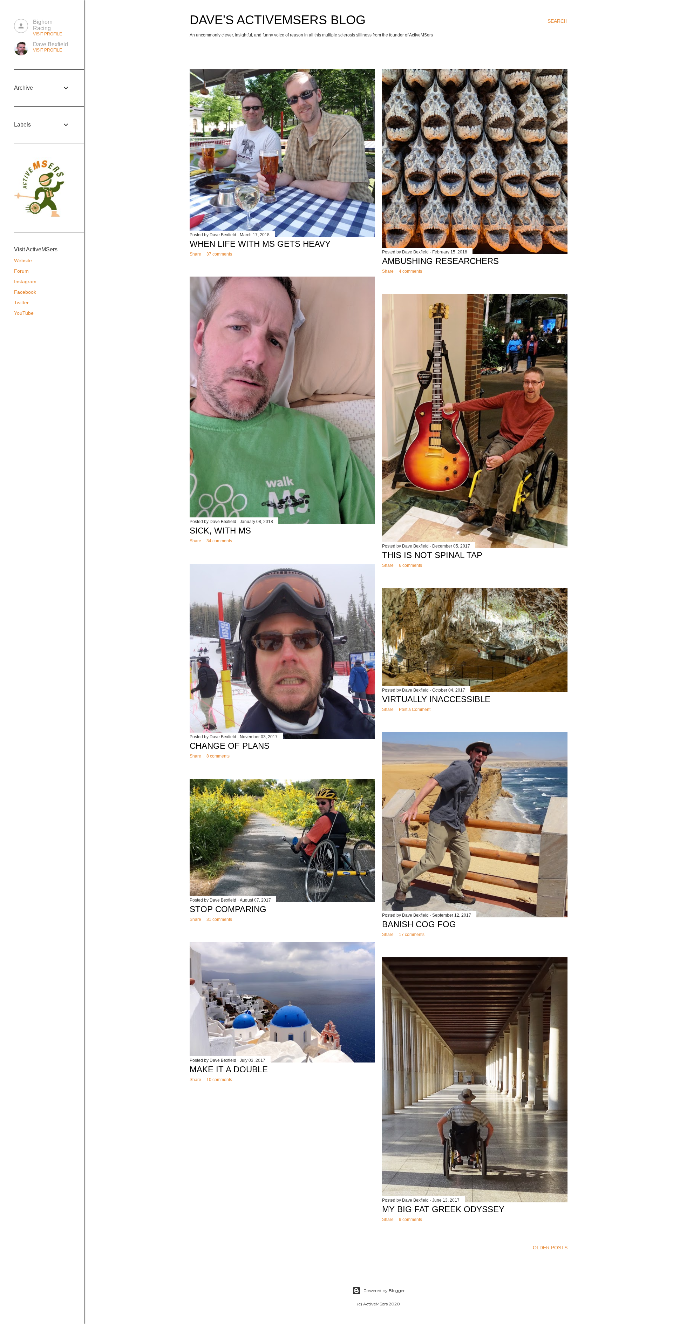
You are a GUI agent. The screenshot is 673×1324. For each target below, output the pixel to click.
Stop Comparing (228, 909)
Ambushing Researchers (440, 261)
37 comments (219, 254)
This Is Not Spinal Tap (432, 555)
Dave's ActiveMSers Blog (278, 20)
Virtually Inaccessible (436, 699)
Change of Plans (230, 746)
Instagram (25, 281)
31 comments (219, 919)
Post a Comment (414, 709)
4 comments (410, 271)
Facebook (25, 292)
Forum (21, 271)
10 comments (219, 1079)
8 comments (218, 756)
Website (23, 260)
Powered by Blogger (384, 1290)
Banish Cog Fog (419, 924)
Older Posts (550, 1247)
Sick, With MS (220, 530)
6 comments (410, 565)
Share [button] (195, 254)
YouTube (24, 313)
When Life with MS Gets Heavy (260, 244)
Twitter (21, 302)
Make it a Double (229, 1069)
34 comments (219, 540)
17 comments (411, 934)
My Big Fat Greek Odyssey (443, 1209)
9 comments (410, 1219)
